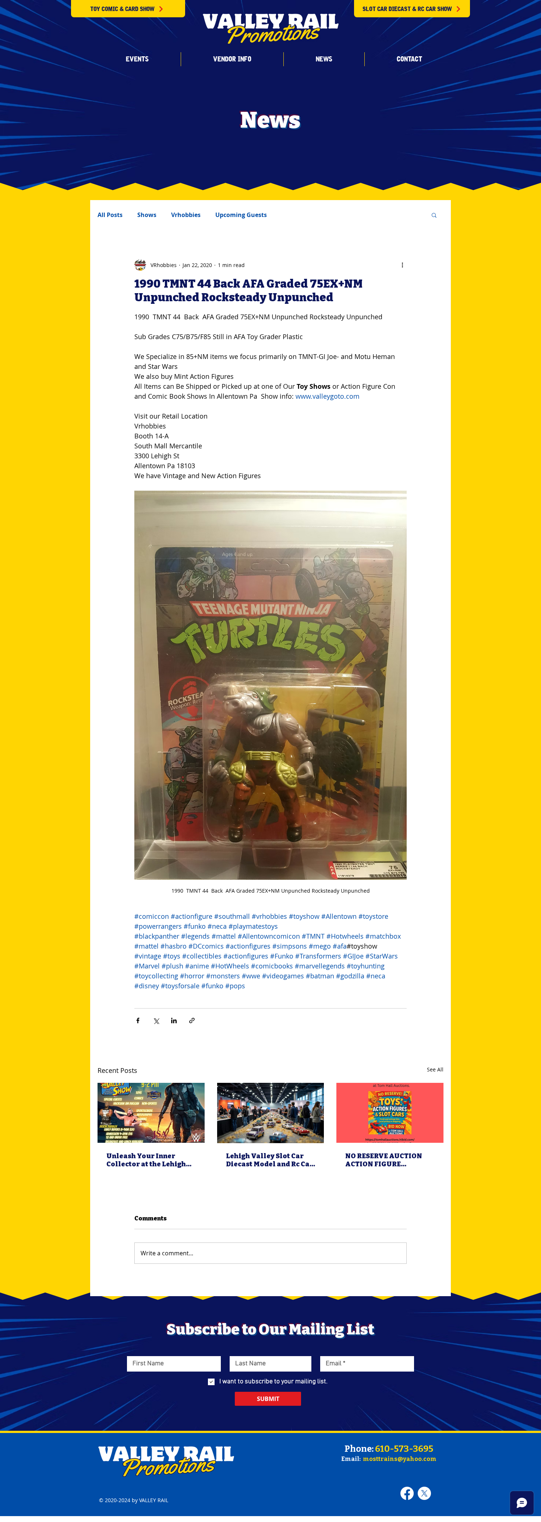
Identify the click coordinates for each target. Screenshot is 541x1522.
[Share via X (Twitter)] (155, 1020)
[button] (137, 59)
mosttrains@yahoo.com (399, 1458)
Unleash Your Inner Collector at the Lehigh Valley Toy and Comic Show (146, 1160)
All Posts (110, 214)
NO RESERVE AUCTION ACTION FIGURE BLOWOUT (383, 1160)
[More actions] (402, 264)
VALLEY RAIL (153, 1500)
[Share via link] (191, 1020)
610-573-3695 (404, 1449)
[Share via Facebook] (137, 1020)
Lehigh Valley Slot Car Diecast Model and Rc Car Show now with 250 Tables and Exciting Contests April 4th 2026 (269, 1160)
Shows (146, 214)
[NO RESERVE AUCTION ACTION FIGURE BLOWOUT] (389, 1113)
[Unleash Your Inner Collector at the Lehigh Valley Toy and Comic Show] (151, 1113)
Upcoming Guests (241, 214)
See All (435, 1069)
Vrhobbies (186, 214)
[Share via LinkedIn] (173, 1020)
